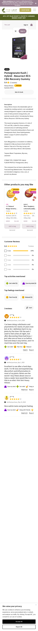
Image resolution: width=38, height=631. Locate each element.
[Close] (36, 605)
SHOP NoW (25, 10)
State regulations (8, 1)
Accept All (19, 621)
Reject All (19, 627)
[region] (19, 617)
